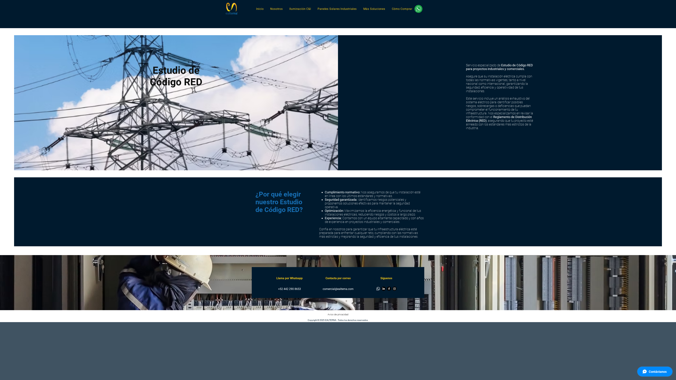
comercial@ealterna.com (338, 289)
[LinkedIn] (383, 289)
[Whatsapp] (378, 289)
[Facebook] (389, 289)
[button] (374, 8)
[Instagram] (394, 289)
